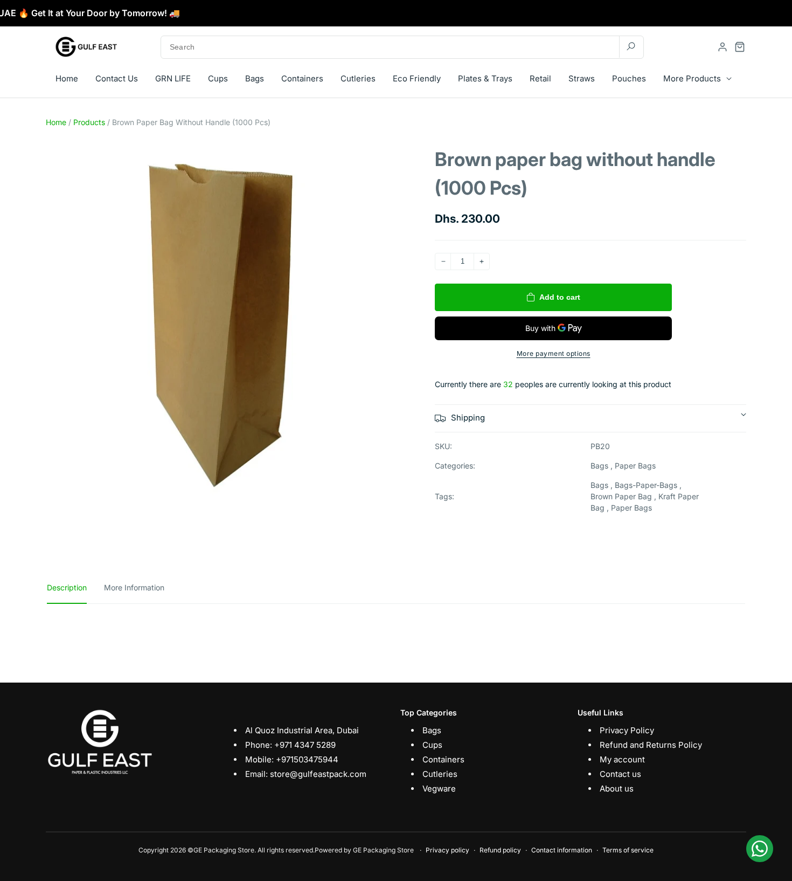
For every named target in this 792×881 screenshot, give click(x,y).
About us (617, 788)
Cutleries (439, 774)
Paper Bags (635, 465)
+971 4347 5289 (305, 745)
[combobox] (402, 47)
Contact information (561, 850)
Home (56, 122)
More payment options (553, 353)
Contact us (620, 774)
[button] (739, 47)
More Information (134, 587)
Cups (432, 745)
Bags (599, 465)
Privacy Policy (627, 730)
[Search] (631, 47)
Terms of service (628, 850)
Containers (443, 759)
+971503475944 (307, 759)
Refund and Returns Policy (651, 745)
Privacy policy (447, 850)
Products (89, 122)
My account (622, 759)
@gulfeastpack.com (328, 774)
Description (67, 587)
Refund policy (500, 850)
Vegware (439, 788)
